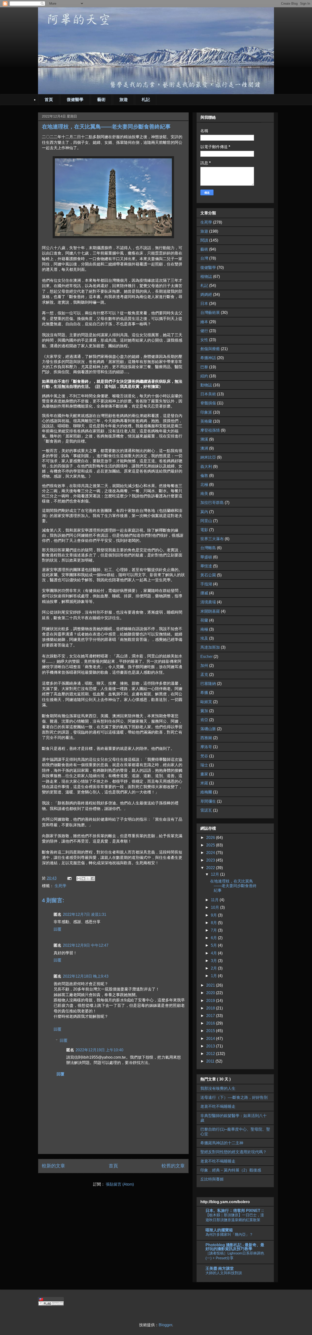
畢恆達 (206, 566)
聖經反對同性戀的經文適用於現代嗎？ (233, 1152)
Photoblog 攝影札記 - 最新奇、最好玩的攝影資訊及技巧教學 (234, 1247)
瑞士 (204, 765)
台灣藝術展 (210, 312)
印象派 (206, 412)
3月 (214, 961)
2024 (211, 853)
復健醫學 (75, 99)
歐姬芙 (206, 702)
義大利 (206, 466)
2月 (214, 968)
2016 (211, 1023)
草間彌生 (208, 801)
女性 (204, 340)
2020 (211, 993)
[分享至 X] (88, 878)
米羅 (204, 783)
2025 (211, 845)
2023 (211, 860)
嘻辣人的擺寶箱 (219, 1230)
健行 (204, 331)
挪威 (204, 593)
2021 (211, 985)
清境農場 (208, 602)
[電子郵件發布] (69, 878)
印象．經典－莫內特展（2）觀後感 (230, 1170)
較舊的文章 (173, 1165)
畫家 (204, 774)
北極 (204, 484)
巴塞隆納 (208, 683)
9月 (214, 915)
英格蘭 (206, 421)
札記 (146, 99)
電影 (204, 530)
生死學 (60, 886)
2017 (211, 1016)
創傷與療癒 (210, 349)
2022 (211, 868)
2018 (211, 1008)
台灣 (204, 258)
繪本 (204, 322)
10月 (215, 907)
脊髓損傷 (208, 403)
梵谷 (204, 756)
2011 (210, 1061)
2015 (211, 1031)
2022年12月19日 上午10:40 (99, 1050)
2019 (211, 1001)
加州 (204, 665)
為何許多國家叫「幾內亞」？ (229, 1234)
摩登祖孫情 (210, 430)
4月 (214, 953)
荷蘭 (204, 620)
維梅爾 (206, 792)
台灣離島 (208, 548)
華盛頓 (206, 557)
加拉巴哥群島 (212, 502)
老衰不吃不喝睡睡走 (217, 1106)
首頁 (49, 99)
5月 (214, 945)
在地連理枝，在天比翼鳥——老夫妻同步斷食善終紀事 (233, 885)
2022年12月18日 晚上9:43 (85, 976)
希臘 (204, 692)
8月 (214, 923)
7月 (214, 930)
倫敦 (204, 475)
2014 (211, 1038)
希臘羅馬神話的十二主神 (221, 1143)
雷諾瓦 (206, 810)
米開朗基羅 (210, 611)
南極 (204, 629)
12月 (215, 874)
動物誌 (206, 385)
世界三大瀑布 (212, 539)
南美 (204, 493)
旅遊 (123, 99)
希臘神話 (208, 358)
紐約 (204, 376)
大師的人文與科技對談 (223, 1273)
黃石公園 (208, 575)
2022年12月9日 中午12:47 (85, 945)
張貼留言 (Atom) (120, 1184)
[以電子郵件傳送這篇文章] (78, 878)
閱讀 (204, 240)
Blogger (165, 1325)
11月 (215, 900)
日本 (204, 303)
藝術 (101, 99)
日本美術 (208, 394)
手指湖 (206, 584)
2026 (211, 838)
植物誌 (206, 276)
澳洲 (204, 448)
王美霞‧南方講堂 (219, 1268)
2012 (211, 1054)
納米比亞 (208, 457)
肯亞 (204, 720)
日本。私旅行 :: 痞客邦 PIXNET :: (234, 1210)
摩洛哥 (206, 747)
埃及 (204, 638)
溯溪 (204, 439)
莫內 (204, 512)
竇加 (204, 711)
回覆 (57, 929)
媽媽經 (206, 294)
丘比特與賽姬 (212, 1179)
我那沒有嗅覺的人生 (217, 1088)
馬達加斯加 (210, 647)
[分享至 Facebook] (92, 878)
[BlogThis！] (83, 878)
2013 (211, 1046)
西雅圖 (206, 738)
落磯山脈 (208, 729)
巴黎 (204, 367)
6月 (214, 938)
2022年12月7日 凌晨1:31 (84, 914)
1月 (214, 976)
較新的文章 (53, 1165)
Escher (206, 656)
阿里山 (206, 521)
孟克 (204, 674)
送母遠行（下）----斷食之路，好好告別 (234, 1097)
